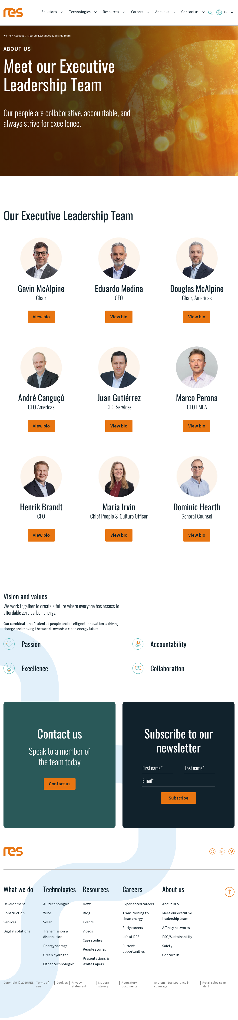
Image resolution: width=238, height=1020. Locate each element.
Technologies (80, 11)
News (87, 904)
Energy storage (55, 946)
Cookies (62, 982)
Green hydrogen (56, 955)
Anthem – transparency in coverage (171, 984)
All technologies (56, 904)
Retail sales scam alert (214, 984)
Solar (47, 922)
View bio (41, 317)
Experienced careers (138, 904)
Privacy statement (79, 984)
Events (88, 922)
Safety (167, 946)
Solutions (49, 11)
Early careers (132, 927)
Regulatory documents (129, 984)
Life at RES (130, 936)
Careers (137, 11)
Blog (86, 913)
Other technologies (59, 964)
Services (9, 922)
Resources (111, 11)
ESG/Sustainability (177, 936)
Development (14, 904)
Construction (14, 913)
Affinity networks (176, 927)
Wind (47, 913)
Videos (88, 931)
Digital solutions (16, 931)
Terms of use (42, 984)
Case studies (92, 940)
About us (162, 11)
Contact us (189, 11)
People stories (94, 949)
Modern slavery (103, 984)
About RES (170, 904)
